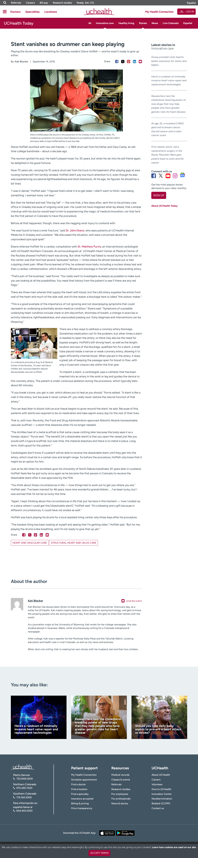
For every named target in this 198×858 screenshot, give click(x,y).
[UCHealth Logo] (22, 766)
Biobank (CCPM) (161, 803)
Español (191, 2)
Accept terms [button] (99, 852)
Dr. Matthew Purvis (89, 246)
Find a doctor (78, 784)
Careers (30, 2)
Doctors (15, 11)
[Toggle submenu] (4, 12)
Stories (143, 23)
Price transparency (81, 808)
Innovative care (105, 23)
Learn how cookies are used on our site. (174, 847)
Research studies (62, 2)
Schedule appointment (84, 779)
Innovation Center (162, 794)
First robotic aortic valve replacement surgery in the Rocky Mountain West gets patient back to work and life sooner (167, 154)
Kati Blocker (21, 61)
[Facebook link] (153, 175)
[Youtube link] (168, 175)
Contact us (158, 808)
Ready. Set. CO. (86, 2)
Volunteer (157, 784)
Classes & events (120, 779)
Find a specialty (80, 794)
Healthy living (126, 23)
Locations (50, 11)
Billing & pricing (80, 803)
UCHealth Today (18, 23)
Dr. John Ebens (75, 230)
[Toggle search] (4, 2)
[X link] (160, 175)
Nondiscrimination (162, 798)
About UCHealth (161, 774)
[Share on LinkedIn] (134, 61)
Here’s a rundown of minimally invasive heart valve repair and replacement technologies (168, 80)
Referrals (16, 2)
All (89, 23)
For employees (119, 794)
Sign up (158, 195)
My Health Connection (159, 11)
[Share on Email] (140, 61)
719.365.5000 (24, 797)
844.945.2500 (24, 810)
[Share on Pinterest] (128, 61)
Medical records (120, 774)
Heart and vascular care (30, 542)
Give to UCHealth (161, 789)
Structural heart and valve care (73, 542)
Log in (190, 11)
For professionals (120, 798)
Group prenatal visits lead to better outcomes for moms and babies (168, 61)
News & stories (119, 803)
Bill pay (44, 2)
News (155, 23)
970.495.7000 (24, 787)
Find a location (79, 789)
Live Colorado (171, 23)
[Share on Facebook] (116, 61)
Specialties (32, 11)
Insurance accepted (82, 798)
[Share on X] (122, 61)
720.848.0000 (24, 778)
